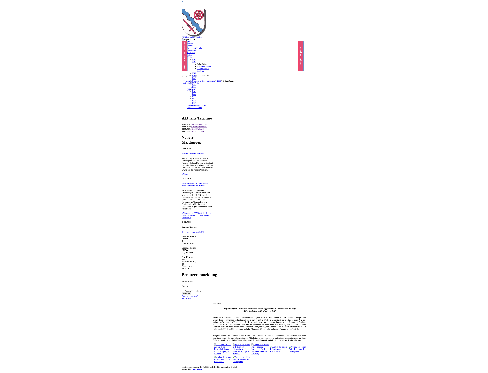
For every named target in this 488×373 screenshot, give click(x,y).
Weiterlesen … (188, 174)
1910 (194, 91)
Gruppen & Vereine (195, 48)
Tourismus (191, 53)
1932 (194, 80)
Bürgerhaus (191, 50)
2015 (194, 59)
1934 (194, 78)
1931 (194, 82)
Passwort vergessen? (190, 296)
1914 (194, 89)
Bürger (189, 46)
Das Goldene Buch (194, 108)
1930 (194, 85)
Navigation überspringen (192, 83)
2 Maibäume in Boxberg (203, 70)
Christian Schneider (199, 127)
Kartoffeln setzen (204, 66)
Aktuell (190, 43)
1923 (194, 87)
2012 (194, 73)
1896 (194, 101)
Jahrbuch (211, 81)
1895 (194, 103)
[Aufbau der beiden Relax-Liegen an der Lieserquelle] (279, 351)
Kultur (189, 55)
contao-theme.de (198, 369)
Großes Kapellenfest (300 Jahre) (193, 153)
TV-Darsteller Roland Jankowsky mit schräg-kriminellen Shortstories (195, 184)
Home (189, 41)
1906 (194, 94)
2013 (219, 81)
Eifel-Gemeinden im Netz (197, 105)
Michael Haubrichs (199, 124)
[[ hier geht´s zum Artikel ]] (193, 232)
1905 (194, 96)
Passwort (185, 286)
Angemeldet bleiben (193, 291)
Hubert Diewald (197, 131)
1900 (194, 98)
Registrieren (186, 298)
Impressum (191, 87)
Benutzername (187, 281)
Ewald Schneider (198, 129)
